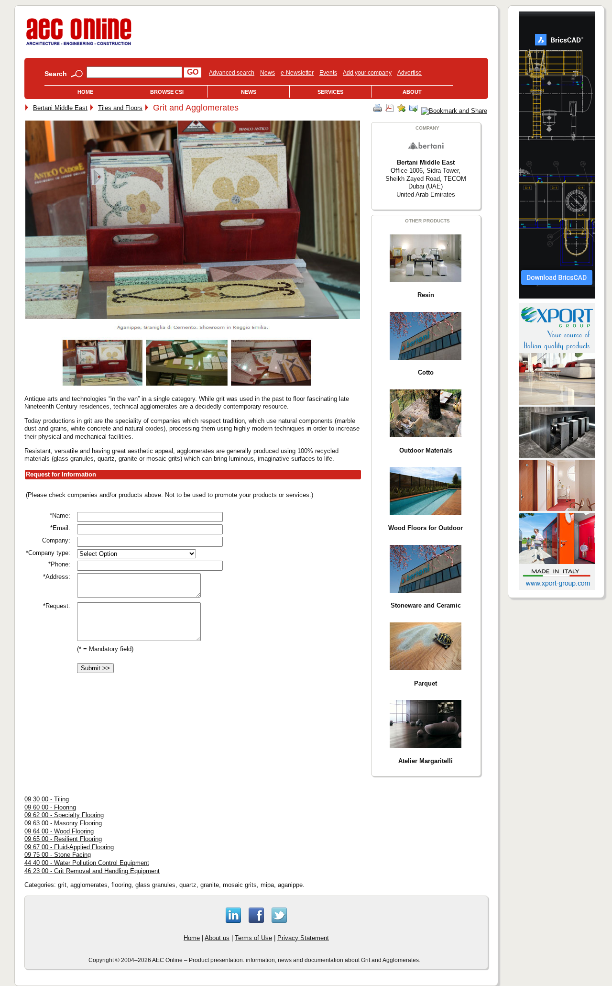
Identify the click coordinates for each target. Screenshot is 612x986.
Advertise (409, 73)
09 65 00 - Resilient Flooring (63, 838)
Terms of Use (253, 938)
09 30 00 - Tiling (46, 799)
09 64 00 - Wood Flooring (59, 831)
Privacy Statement (303, 938)
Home (85, 92)
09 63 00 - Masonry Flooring (63, 823)
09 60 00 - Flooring (50, 807)
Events (328, 73)
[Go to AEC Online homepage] (78, 45)
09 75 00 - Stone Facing (57, 854)
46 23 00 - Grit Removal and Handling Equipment (92, 871)
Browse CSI (167, 92)
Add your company (367, 73)
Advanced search (231, 73)
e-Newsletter (297, 73)
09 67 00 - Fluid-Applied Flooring (69, 847)
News (267, 73)
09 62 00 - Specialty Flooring (64, 815)
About (412, 92)
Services (330, 92)
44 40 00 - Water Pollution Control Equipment (86, 862)
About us (217, 938)
